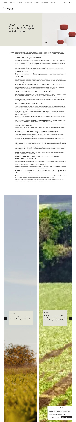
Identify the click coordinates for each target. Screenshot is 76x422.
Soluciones (19, 2)
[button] (5, 318)
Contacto (53, 2)
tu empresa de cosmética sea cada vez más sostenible (42, 175)
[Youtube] (72, 3)
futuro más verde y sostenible (51, 53)
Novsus (45, 68)
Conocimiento (44, 2)
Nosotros (36, 2)
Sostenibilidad (28, 2)
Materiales (12, 2)
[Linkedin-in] (70, 3)
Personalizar (54, 417)
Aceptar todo (66, 417)
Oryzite (5, 2)
